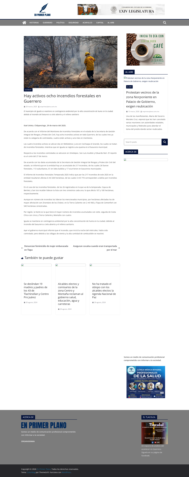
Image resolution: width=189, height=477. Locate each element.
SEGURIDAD (74, 22)
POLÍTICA (60, 22)
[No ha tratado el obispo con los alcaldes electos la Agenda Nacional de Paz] (105, 265)
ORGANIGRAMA (28, 441)
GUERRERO (47, 22)
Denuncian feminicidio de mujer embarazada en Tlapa (46, 248)
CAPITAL (99, 22)
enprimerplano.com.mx (48, 106)
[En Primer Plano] (24, 23)
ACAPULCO (87, 22)
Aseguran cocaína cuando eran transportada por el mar (95, 248)
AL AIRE (111, 22)
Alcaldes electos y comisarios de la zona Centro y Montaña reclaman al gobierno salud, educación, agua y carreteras (70, 294)
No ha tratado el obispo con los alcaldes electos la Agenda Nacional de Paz (104, 290)
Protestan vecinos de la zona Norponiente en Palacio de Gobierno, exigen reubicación (142, 99)
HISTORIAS (34, 22)
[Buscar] (165, 142)
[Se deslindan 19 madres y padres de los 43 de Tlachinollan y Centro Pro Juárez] (36, 265)
